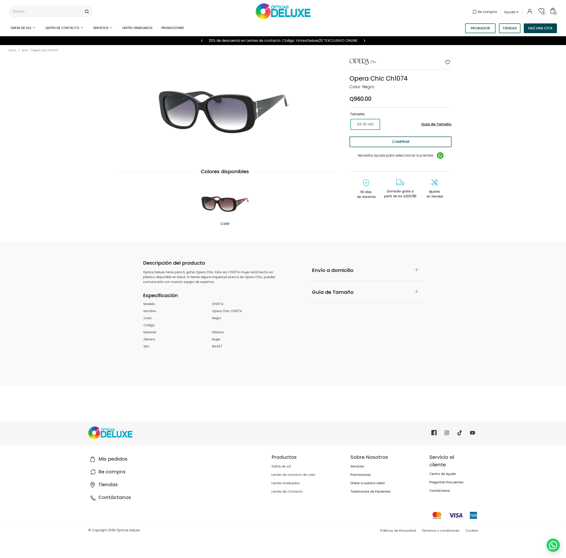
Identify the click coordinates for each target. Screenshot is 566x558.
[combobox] (45, 11)
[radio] (365, 124)
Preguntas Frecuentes (446, 482)
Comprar (400, 141)
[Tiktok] (459, 432)
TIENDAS (510, 28)
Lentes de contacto (62, 28)
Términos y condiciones (440, 530)
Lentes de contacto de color (294, 475)
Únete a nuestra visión (367, 483)
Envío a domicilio (332, 270)
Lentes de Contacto (287, 491)
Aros (25, 50)
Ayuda (509, 12)
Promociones (172, 28)
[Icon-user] (529, 10)
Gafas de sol (21, 28)
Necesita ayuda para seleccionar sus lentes (396, 155)
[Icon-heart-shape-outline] (541, 10)
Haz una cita (540, 28)
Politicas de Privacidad (398, 530)
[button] (201, 40)
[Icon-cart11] (553, 10)
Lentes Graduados (286, 483)
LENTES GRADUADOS (137, 28)
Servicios (101, 28)
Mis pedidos (113, 459)
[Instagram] (447, 432)
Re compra (487, 12)
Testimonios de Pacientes (370, 491)
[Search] (87, 11)
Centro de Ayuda (442, 474)
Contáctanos (114, 497)
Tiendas (108, 484)
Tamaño (357, 114)
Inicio (12, 50)
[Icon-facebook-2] (434, 432)
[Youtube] (472, 432)
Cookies (471, 530)
